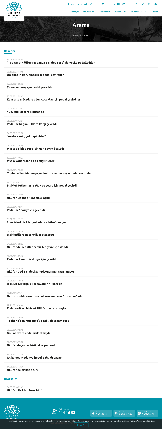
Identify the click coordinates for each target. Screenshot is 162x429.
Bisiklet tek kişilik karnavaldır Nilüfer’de (34, 283)
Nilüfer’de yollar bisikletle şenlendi (31, 345)
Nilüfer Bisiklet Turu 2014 (24, 390)
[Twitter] (142, 4)
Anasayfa (74, 12)
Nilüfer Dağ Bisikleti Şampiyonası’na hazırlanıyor (40, 271)
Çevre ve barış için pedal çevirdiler (30, 87)
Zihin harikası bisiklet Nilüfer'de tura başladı (37, 308)
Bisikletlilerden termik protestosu (30, 234)
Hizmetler (103, 12)
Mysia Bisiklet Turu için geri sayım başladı (35, 148)
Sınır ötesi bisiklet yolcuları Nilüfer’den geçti (37, 222)
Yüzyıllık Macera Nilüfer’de (25, 111)
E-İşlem (154, 12)
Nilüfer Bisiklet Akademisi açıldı (29, 197)
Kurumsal (87, 12)
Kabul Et (81, 425)
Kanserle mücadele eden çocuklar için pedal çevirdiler (43, 99)
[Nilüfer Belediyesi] (14, 10)
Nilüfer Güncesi (137, 12)
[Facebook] (136, 4)
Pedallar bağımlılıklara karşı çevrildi (32, 124)
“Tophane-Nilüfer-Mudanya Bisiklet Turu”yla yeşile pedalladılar (51, 62)
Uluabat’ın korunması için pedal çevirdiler (35, 74)
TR (103, 4)
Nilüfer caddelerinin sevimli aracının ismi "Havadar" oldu (45, 296)
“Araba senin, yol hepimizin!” (26, 136)
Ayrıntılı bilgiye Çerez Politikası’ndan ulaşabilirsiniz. (133, 421)
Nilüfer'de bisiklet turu (23, 370)
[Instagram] (149, 4)
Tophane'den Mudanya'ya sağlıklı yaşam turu (38, 320)
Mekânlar (119, 12)
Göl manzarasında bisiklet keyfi (28, 333)
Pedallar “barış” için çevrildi (26, 210)
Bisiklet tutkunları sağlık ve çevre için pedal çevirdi (42, 185)
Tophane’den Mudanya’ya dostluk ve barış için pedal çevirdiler (49, 173)
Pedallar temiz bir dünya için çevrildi (31, 259)
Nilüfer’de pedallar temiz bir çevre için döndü (38, 247)
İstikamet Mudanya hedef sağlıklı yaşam (34, 357)
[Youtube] (156, 4)
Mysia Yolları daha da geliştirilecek (31, 160)
